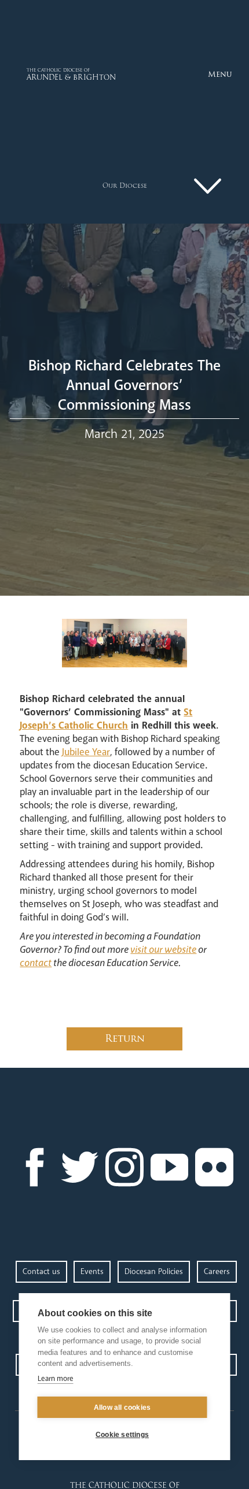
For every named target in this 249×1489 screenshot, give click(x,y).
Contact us (41, 1271)
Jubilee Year (86, 752)
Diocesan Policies (153, 1271)
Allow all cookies (122, 1407)
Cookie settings (122, 1435)
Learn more (56, 1378)
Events (92, 1271)
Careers (217, 1271)
